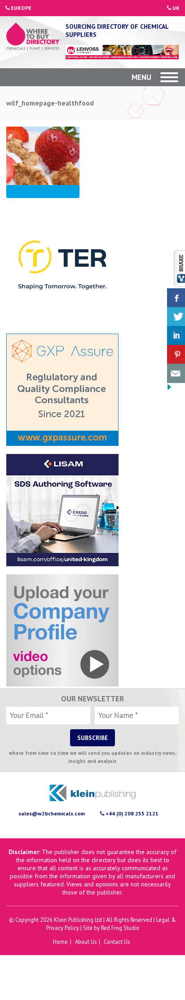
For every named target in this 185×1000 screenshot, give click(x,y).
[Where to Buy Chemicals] (33, 37)
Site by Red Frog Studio (111, 927)
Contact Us (117, 941)
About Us (86, 941)
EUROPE (20, 7)
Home (60, 941)
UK (175, 7)
